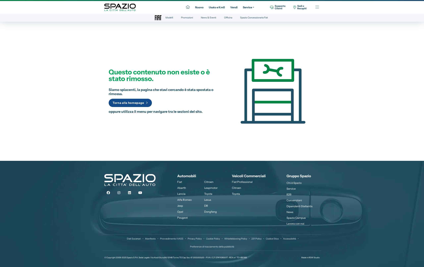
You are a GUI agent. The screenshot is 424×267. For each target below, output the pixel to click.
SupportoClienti (280, 7)
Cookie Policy (213, 238)
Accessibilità (289, 238)
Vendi (234, 7)
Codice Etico (272, 238)
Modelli (169, 17)
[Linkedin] (129, 193)
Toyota (208, 193)
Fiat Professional (242, 182)
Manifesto (150, 238)
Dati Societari (134, 238)
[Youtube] (140, 193)
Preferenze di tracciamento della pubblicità (212, 246)
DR (206, 205)
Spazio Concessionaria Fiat (254, 17)
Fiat (179, 182)
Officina (228, 17)
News (290, 212)
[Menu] (317, 7)
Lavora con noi (295, 223)
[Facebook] (108, 193)
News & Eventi (208, 17)
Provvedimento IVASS (171, 238)
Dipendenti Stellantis (300, 206)
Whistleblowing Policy (235, 238)
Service (247, 7)
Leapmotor (211, 187)
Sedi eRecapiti (302, 7)
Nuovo (199, 7)
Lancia (181, 193)
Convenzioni (294, 200)
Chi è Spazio (294, 183)
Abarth (181, 187)
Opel (180, 211)
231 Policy (256, 238)
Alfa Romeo (184, 199)
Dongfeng (210, 211)
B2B (289, 194)
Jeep (180, 205)
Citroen (208, 182)
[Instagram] (119, 193)
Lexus (207, 199)
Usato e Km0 (217, 7)
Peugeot (182, 217)
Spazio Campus (296, 217)
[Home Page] (187, 7)
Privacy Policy (195, 238)
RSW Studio (314, 257)
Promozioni (187, 17)
